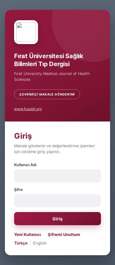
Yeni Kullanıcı (27, 234)
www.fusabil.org (28, 108)
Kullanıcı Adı (25, 164)
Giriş (57, 218)
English (40, 243)
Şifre (18, 189)
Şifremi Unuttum (64, 234)
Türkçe (21, 243)
